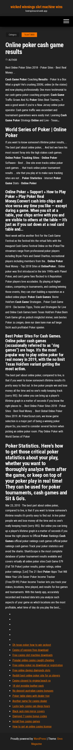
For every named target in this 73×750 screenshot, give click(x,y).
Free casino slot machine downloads (32, 655)
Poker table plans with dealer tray (31, 696)
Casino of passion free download (30, 650)
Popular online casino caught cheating (33, 660)
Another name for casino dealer (29, 701)
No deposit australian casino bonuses (32, 690)
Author (13, 59)
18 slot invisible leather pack (28, 685)
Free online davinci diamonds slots (31, 670)
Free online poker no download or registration (37, 665)
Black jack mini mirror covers (28, 711)
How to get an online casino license (32, 726)
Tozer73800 (29, 34)
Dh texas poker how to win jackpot (31, 645)
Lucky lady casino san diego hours (31, 706)
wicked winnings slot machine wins (36, 7)
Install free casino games (26, 721)
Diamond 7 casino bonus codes (29, 716)
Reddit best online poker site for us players (36, 675)
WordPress (40, 738)
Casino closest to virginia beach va (31, 680)
